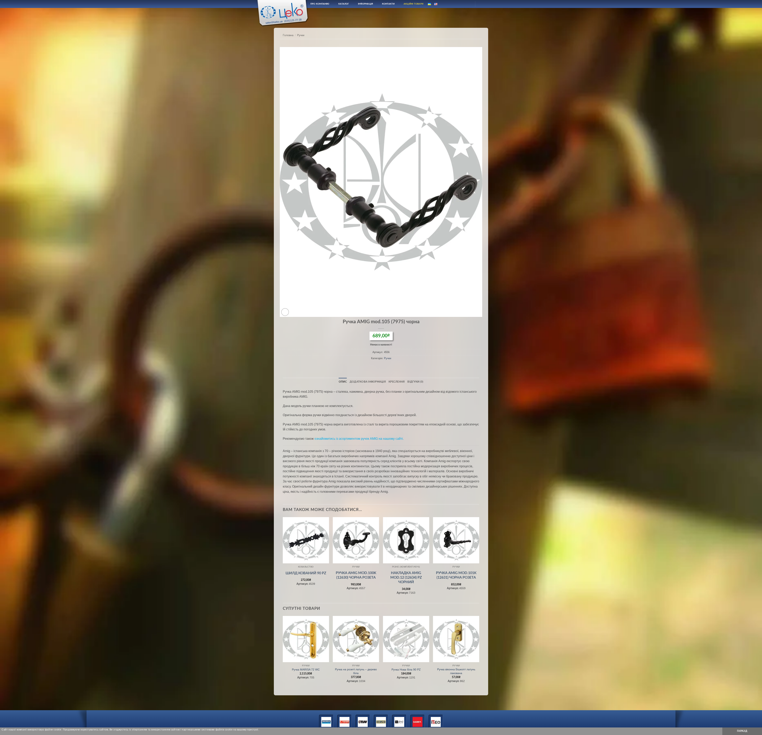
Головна (288, 35)
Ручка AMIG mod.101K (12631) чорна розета (456, 575)
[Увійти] (468, 4)
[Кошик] (481, 4)
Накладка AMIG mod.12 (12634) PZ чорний (406, 577)
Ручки (300, 35)
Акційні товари (413, 4)
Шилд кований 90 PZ (306, 573)
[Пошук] (459, 3)
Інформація (365, 4)
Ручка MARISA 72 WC (306, 669)
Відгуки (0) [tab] (415, 382)
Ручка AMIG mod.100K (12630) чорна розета (356, 575)
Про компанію (319, 4)
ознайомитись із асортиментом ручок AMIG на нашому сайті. (359, 438)
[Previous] (283, 560)
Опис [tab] (343, 382)
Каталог (343, 4)
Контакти (388, 4)
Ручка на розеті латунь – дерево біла (356, 671)
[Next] (479, 560)
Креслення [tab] (397, 382)
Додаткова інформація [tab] (368, 382)
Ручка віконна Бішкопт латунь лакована (456, 671)
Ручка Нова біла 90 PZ (406, 669)
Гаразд (742, 731)
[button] (285, 312)
